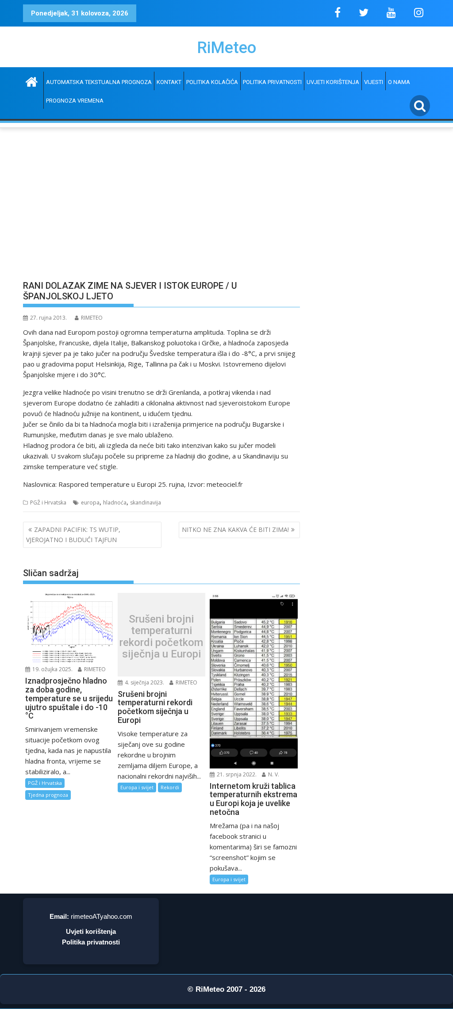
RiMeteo (226, 47)
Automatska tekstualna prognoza (99, 82)
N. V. (273, 774)
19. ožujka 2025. (52, 669)
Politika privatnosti (272, 82)
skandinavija (145, 502)
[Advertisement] (161, 209)
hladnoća (115, 502)
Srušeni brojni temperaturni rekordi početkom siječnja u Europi (161, 636)
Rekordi (170, 787)
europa (90, 502)
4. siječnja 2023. (143, 682)
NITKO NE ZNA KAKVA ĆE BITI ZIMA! (235, 529)
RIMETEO (92, 317)
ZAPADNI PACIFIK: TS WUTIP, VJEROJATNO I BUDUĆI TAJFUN (73, 534)
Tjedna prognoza (48, 794)
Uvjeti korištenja (333, 82)
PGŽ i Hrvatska (48, 502)
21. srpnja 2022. (236, 774)
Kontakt (169, 82)
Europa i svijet (137, 787)
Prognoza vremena (75, 100)
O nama (399, 82)
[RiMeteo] (31, 80)
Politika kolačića (212, 82)
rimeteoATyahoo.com (101, 916)
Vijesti (373, 82)
